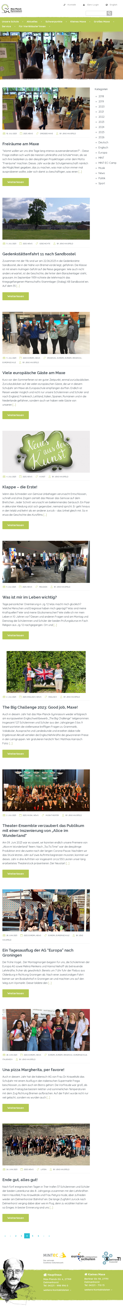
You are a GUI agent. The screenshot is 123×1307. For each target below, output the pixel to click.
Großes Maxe (102, 21)
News (30, 133)
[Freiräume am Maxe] (46, 108)
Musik (30, 815)
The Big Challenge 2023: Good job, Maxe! (40, 707)
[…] (80, 171)
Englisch (31, 697)
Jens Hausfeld (69, 133)
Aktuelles (32, 21)
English (113, 4)
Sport (101, 183)
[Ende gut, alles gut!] (46, 1144)
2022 (101, 116)
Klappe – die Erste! (19, 487)
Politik (101, 178)
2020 (101, 106)
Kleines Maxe (78, 21)
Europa (30, 358)
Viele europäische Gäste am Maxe (33, 372)
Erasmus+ (51, 358)
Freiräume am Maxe (20, 144)
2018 (101, 96)
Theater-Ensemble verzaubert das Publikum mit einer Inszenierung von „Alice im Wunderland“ (43, 830)
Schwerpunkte (53, 21)
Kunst (42, 477)
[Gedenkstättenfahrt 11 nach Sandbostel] (46, 218)
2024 (101, 127)
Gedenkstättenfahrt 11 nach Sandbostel (39, 254)
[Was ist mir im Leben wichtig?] (46, 561)
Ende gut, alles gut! (20, 1179)
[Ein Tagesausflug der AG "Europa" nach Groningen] (46, 910)
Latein (43, 1169)
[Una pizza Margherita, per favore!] (46, 1029)
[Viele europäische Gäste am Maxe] (46, 332)
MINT (101, 157)
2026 (101, 137)
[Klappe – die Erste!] (46, 451)
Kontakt (72, 4)
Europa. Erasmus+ (73, 358)
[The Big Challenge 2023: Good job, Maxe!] (46, 671)
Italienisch (7, 1059)
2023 (25, 133)
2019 (101, 101)
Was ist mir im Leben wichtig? (29, 597)
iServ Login (93, 4)
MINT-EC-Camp (107, 162)
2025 (101, 132)
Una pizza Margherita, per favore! (33, 1069)
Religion (43, 587)
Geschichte (45, 243)
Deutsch (103, 142)
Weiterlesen (15, 182)
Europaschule (9, 362)
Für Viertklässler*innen (32, 26)
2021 (101, 111)
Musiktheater (52, 815)
